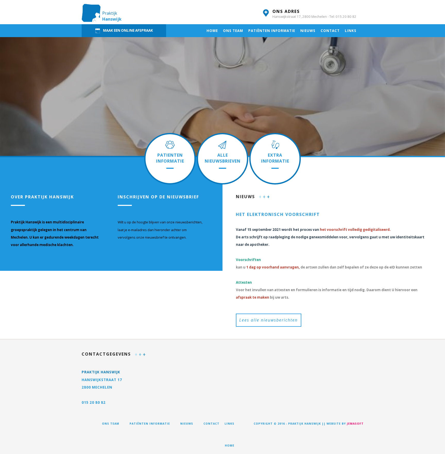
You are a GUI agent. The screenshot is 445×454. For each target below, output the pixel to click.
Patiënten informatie (271, 30)
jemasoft (355, 423)
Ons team (233, 30)
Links (350, 30)
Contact (330, 30)
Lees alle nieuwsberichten (268, 320)
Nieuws (307, 30)
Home (212, 30)
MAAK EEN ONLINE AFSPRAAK (128, 30)
